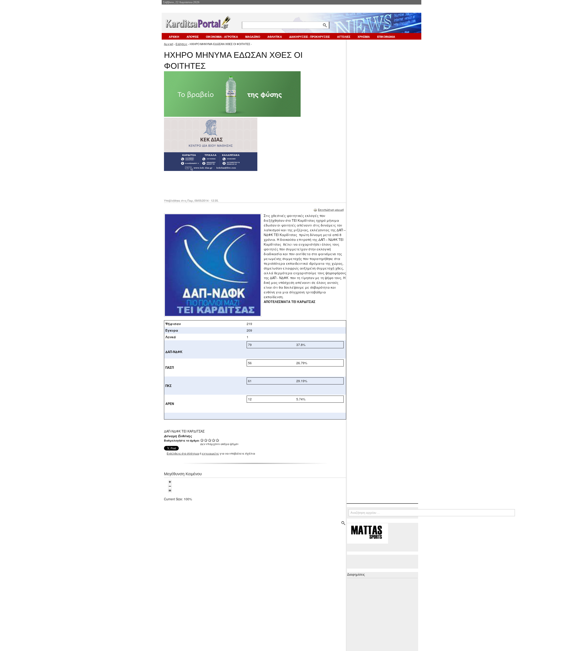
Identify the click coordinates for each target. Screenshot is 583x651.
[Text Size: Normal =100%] (170, 490)
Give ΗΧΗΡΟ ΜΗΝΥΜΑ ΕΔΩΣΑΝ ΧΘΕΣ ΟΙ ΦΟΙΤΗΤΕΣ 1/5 (202, 440)
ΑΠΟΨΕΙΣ (193, 37)
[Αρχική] (198, 21)
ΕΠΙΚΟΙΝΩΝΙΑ (386, 37)
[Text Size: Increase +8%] (170, 482)
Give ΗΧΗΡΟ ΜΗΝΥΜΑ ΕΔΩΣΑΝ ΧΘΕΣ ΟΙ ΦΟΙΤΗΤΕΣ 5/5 (218, 440)
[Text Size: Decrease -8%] (170, 486)
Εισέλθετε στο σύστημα (183, 453)
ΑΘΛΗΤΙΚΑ (274, 37)
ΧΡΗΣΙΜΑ (364, 37)
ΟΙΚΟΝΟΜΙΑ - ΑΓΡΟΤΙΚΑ (222, 37)
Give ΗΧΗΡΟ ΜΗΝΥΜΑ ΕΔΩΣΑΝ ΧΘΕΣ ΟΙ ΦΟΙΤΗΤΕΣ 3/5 (210, 440)
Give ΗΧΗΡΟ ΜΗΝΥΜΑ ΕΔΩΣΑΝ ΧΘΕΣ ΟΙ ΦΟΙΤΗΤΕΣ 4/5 (214, 440)
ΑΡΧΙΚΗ (174, 37)
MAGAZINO (252, 37)
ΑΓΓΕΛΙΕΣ (343, 37)
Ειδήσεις (181, 44)
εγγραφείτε (210, 453)
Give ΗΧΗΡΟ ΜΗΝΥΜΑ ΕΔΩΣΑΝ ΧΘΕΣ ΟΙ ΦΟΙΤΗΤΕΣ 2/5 (206, 440)
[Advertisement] (245, 184)
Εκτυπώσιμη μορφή (331, 209)
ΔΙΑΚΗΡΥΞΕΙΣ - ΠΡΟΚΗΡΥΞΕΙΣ (309, 37)
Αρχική (168, 44)
